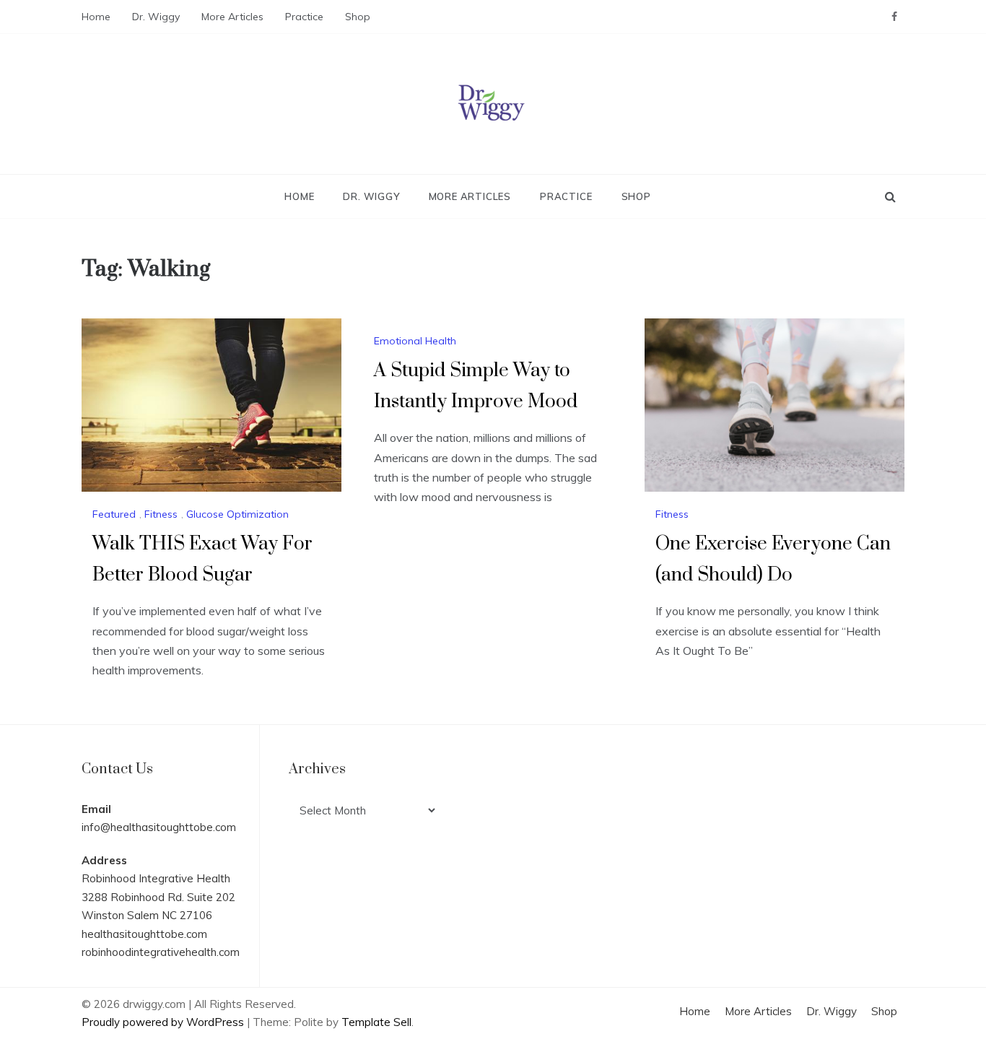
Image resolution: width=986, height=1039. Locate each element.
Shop (357, 16)
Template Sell (376, 1022)
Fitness (161, 514)
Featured (114, 514)
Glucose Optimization (237, 514)
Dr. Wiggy (156, 16)
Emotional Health (415, 340)
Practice (304, 16)
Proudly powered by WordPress (164, 1022)
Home (96, 16)
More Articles (232, 16)
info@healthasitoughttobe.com (159, 827)
